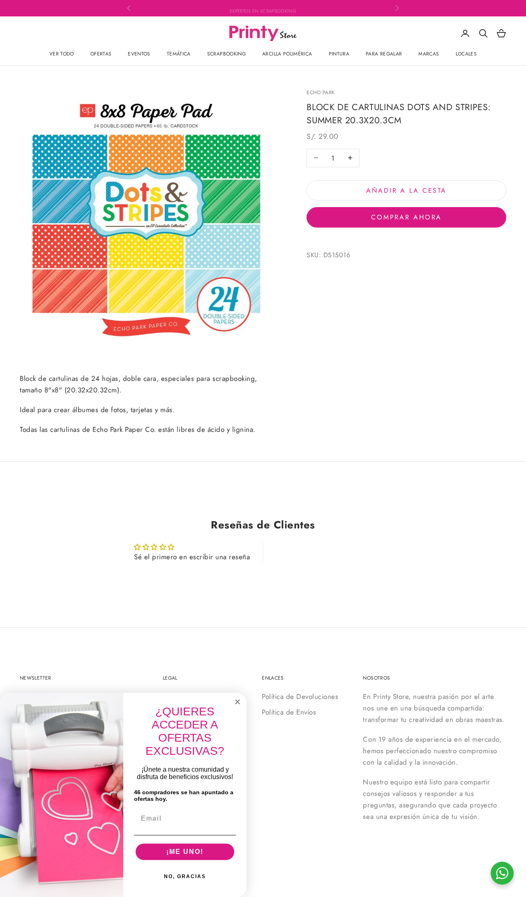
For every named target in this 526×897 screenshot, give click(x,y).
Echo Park (321, 92)
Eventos (139, 54)
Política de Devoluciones (300, 696)
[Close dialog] (237, 702)
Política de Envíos (289, 712)
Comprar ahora (406, 216)
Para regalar (384, 54)
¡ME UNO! (184, 851)
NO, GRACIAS (185, 876)
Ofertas (101, 54)
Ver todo (61, 54)
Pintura (339, 54)
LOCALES (466, 54)
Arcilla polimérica (287, 54)
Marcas (428, 54)
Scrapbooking (226, 54)
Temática (179, 54)
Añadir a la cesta (406, 190)
